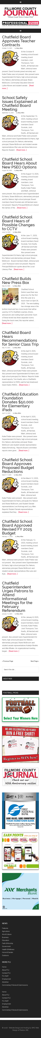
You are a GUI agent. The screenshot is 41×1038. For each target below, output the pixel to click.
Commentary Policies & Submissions (15, 985)
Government (6, 946)
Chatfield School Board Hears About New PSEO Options (19, 163)
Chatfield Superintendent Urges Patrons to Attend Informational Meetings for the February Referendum (17, 597)
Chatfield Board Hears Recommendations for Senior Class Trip (20, 338)
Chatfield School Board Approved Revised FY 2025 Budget (17, 527)
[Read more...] (22, 150)
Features (5, 928)
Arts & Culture (6, 934)
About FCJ (5, 970)
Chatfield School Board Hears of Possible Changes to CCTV (18, 223)
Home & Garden (7, 952)
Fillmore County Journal (20, 12)
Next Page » (35, 661)
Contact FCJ (6, 973)
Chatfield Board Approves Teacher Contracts (18, 41)
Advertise (5, 982)
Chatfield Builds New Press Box (16, 280)
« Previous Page (7, 661)
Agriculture (6, 931)
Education (5, 940)
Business (5, 937)
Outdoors (5, 955)
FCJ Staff (5, 976)
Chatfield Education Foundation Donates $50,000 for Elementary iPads (20, 402)
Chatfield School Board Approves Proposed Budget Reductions (18, 465)
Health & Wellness (8, 949)
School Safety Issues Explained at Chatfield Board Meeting (19, 103)
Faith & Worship (7, 943)
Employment (6, 979)
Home (4, 967)
